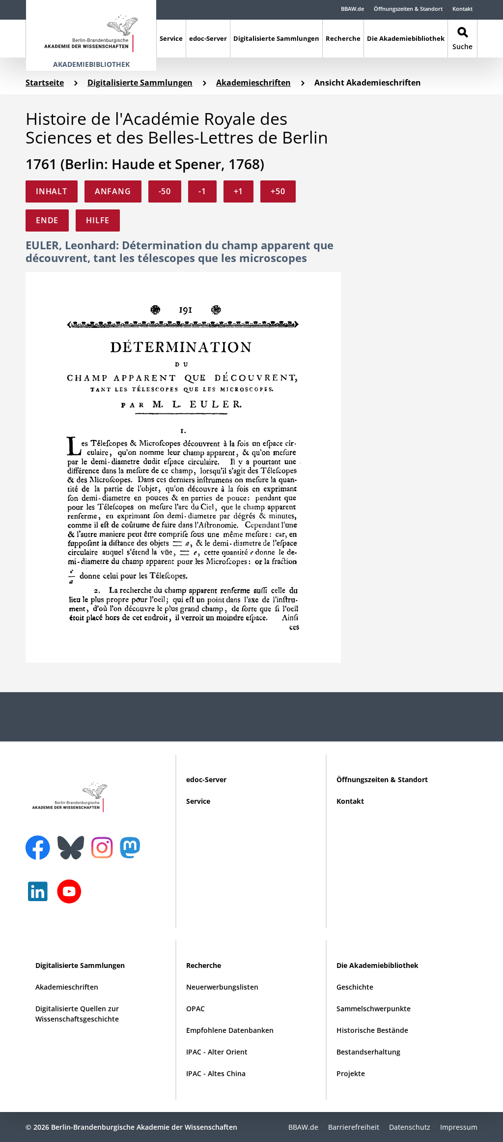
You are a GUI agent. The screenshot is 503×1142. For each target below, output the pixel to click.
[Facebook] (40, 841)
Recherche (343, 38)
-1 (202, 191)
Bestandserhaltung (368, 1051)
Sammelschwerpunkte (373, 1008)
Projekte (350, 1073)
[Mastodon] (133, 853)
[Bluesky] (73, 841)
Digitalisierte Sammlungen (276, 38)
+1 (239, 191)
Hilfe (98, 220)
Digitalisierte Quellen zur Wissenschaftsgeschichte (77, 1014)
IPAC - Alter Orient (217, 1051)
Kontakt (462, 8)
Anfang (113, 191)
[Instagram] (104, 846)
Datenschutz (409, 1127)
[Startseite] (91, 29)
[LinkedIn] (40, 896)
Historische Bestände (372, 1030)
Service (171, 38)
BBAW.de (352, 8)
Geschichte (354, 987)
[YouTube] (71, 896)
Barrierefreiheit (353, 1127)
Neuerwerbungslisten (222, 987)
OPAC (195, 1008)
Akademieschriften (253, 82)
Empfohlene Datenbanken (230, 1030)
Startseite (45, 82)
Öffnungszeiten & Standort (408, 8)
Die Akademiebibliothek (406, 38)
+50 (278, 191)
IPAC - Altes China (216, 1073)
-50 (165, 191)
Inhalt (51, 191)
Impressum (458, 1127)
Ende (47, 220)
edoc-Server (208, 38)
